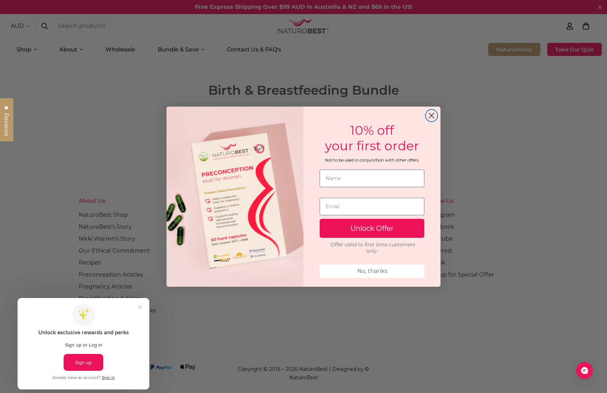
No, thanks (372, 271)
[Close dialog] (431, 115)
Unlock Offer (372, 228)
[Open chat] (584, 370)
